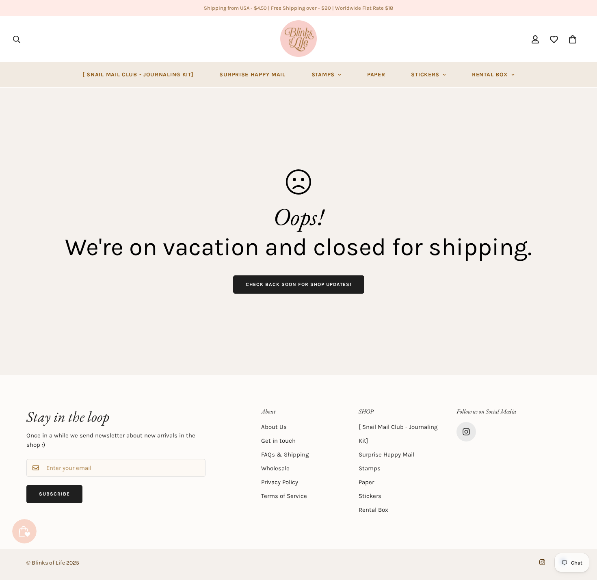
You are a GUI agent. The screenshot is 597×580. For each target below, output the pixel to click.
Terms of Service (284, 496)
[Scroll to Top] (581, 535)
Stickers (425, 74)
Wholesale (275, 468)
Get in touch (278, 440)
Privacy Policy (279, 482)
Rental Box (490, 74)
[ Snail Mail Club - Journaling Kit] (138, 74)
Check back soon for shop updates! (299, 284)
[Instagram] (466, 431)
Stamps (323, 74)
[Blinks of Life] (298, 39)
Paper (376, 74)
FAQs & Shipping (285, 454)
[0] (572, 39)
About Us (274, 427)
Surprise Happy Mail (252, 74)
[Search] (16, 39)
